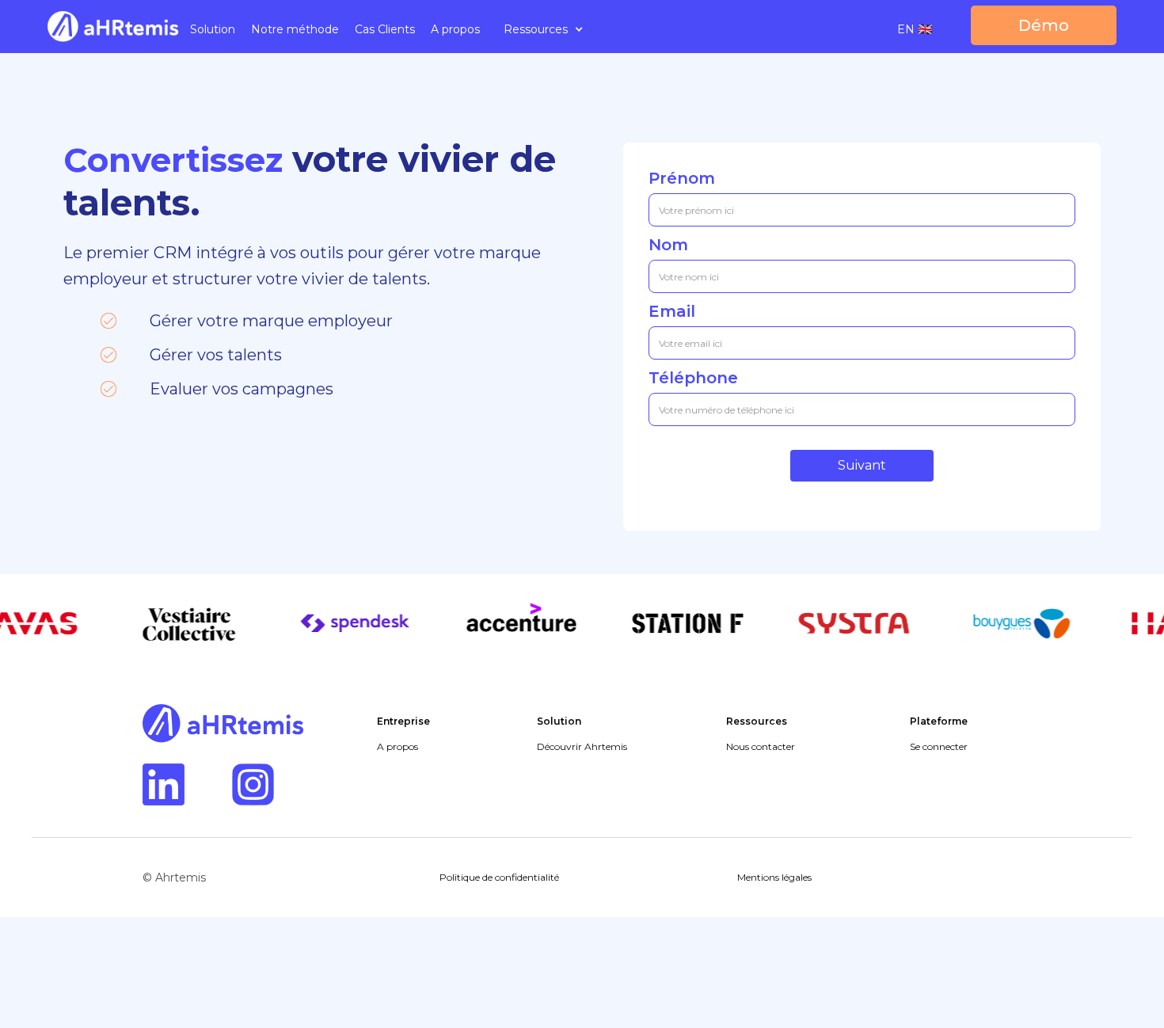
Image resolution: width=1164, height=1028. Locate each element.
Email (672, 311)
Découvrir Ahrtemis (582, 746)
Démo (1043, 25)
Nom (668, 244)
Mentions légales (774, 877)
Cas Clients (385, 29)
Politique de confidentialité (499, 877)
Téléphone (693, 377)
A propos (455, 29)
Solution (212, 29)
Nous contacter (760, 746)
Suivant (862, 465)
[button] (543, 29)
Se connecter (939, 746)
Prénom (682, 178)
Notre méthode (295, 29)
